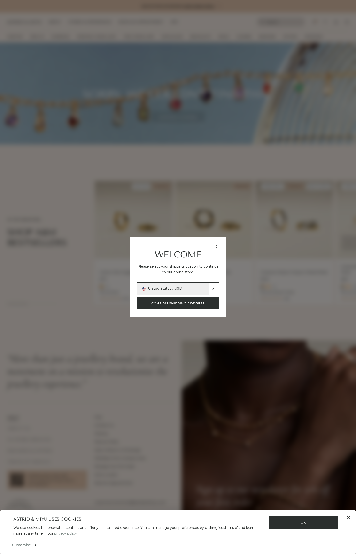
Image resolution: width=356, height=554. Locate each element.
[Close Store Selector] (217, 246)
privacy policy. (65, 533)
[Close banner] (348, 517)
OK (303, 522)
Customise (21, 545)
